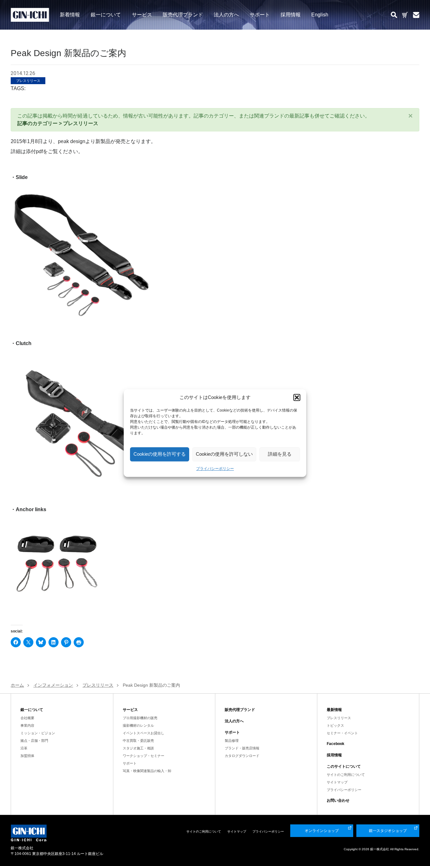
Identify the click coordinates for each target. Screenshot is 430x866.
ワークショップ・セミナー (143, 756)
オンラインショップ (322, 830)
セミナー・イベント (342, 733)
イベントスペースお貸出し (143, 733)
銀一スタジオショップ (388, 830)
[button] (297, 398)
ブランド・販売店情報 (242, 748)
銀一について (106, 14)
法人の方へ (226, 14)
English (319, 14)
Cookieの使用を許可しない (224, 454)
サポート (260, 14)
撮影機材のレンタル (138, 725)
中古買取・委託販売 (138, 740)
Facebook (335, 744)
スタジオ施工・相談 (138, 748)
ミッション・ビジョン (37, 733)
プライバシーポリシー (215, 468)
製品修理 (232, 740)
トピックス (335, 725)
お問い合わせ (338, 800)
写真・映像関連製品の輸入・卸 (147, 771)
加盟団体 (27, 756)
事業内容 (27, 725)
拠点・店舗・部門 (34, 740)
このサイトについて (344, 766)
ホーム (17, 685)
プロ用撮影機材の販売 (140, 718)
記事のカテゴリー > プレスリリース (57, 123)
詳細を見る (279, 454)
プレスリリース (339, 718)
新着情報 (70, 14)
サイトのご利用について (346, 775)
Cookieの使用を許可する (159, 454)
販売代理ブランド (183, 14)
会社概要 (27, 718)
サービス (142, 14)
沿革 (23, 748)
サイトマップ (337, 782)
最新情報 (334, 709)
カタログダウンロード (242, 756)
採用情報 (290, 14)
